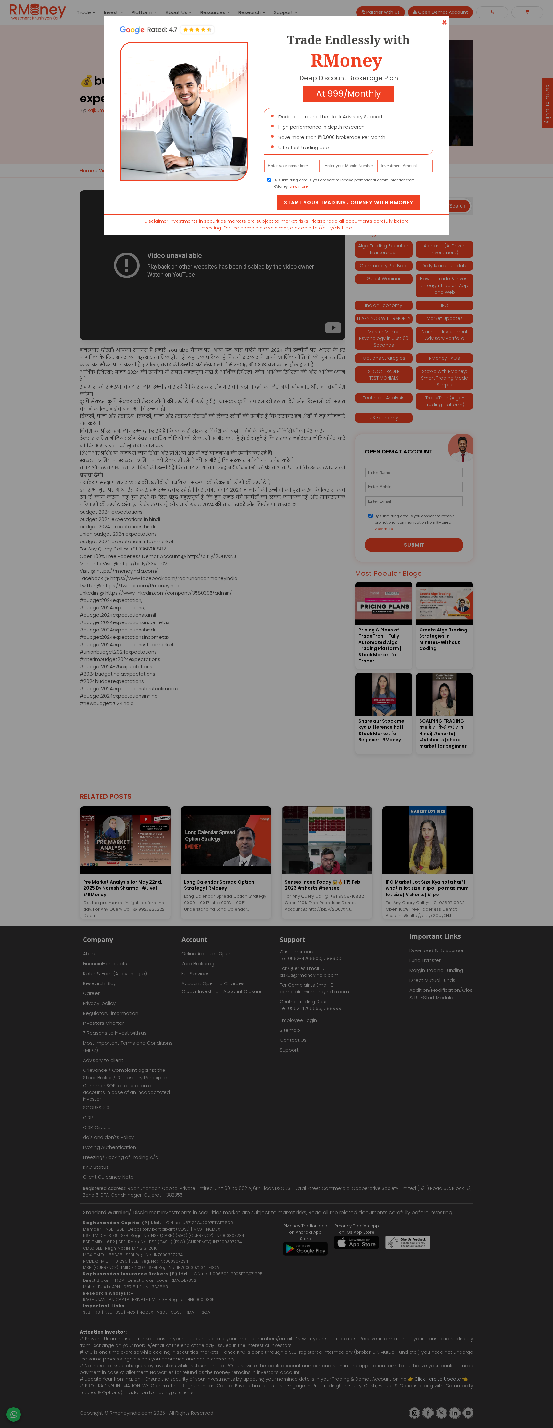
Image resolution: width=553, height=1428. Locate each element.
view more (298, 186)
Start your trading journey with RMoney (348, 202)
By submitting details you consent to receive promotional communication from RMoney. (344, 183)
